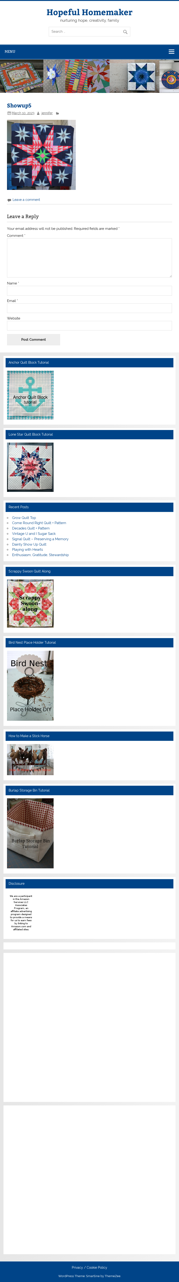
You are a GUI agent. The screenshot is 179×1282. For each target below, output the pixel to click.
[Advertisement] (21, 1027)
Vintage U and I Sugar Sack (34, 534)
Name (13, 283)
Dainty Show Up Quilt (29, 544)
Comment (16, 236)
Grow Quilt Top (24, 518)
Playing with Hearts (27, 549)
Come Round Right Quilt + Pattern (39, 523)
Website (13, 318)
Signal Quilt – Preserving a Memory (40, 539)
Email (12, 301)
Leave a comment (26, 200)
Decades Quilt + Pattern (31, 528)
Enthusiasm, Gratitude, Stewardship (40, 555)
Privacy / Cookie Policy (89, 1267)
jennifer (47, 113)
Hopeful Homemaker (89, 11)
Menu (10, 51)
